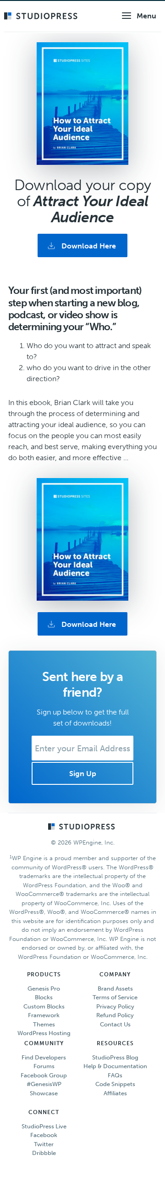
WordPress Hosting (44, 1033)
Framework (44, 1015)
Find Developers (44, 1057)
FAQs (115, 1075)
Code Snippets (115, 1084)
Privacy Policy (115, 1006)
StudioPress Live (44, 1126)
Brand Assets (115, 988)
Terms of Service (115, 997)
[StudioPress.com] (42, 16)
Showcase (44, 1093)
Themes (44, 1024)
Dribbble (44, 1152)
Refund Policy (115, 1015)
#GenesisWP (44, 1084)
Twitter (44, 1144)
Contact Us (115, 1024)
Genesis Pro (44, 988)
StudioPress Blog (115, 1057)
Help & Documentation (115, 1066)
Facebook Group (44, 1075)
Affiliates (115, 1093)
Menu (146, 15)
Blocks (44, 997)
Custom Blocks (44, 1006)
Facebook (43, 1135)
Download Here (88, 246)
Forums (44, 1066)
